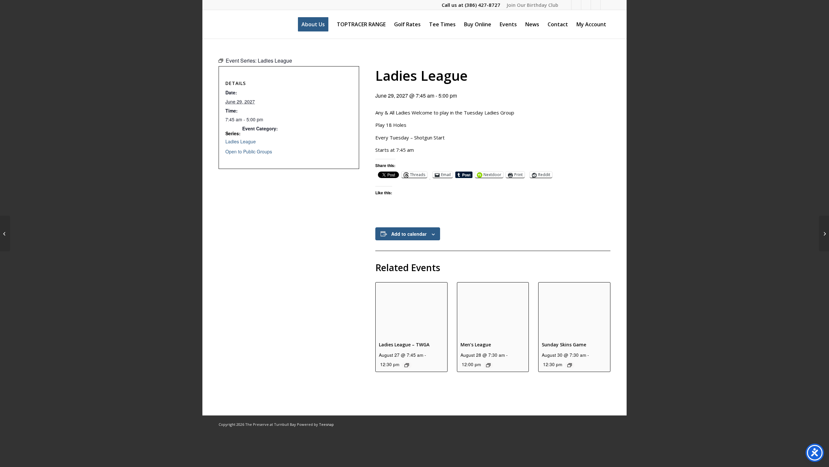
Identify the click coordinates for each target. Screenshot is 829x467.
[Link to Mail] (595, 5)
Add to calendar (408, 234)
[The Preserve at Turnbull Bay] (219, 24)
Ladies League (240, 141)
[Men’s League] (824, 233)
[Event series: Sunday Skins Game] (569, 365)
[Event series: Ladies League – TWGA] (406, 365)
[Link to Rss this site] (605, 5)
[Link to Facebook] (566, 5)
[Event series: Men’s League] (488, 365)
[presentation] (411, 309)
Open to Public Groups (248, 151)
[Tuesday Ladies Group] (5, 233)
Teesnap (326, 424)
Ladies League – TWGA (404, 344)
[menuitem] (531, 4)
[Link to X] (586, 5)
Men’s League (475, 344)
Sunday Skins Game (564, 344)
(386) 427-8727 (482, 5)
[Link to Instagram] (576, 5)
